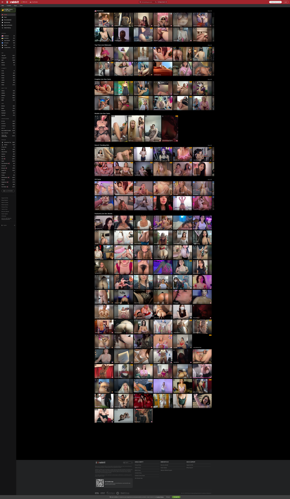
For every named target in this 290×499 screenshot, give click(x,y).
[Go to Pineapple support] (117, 493)
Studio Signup (5, 213)
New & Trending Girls (102, 145)
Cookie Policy (160, 497)
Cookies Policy (138, 473)
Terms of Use (4, 209)
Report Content (5, 202)
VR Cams (98, 179)
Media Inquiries (5, 204)
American (100, 11)
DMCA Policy (138, 470)
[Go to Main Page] (12, 2)
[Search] (156, 2)
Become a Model (5, 211)
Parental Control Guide (140, 475)
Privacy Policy (5, 207)
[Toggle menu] (2, 2)
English (126, 462)
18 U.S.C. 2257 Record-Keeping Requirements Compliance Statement (196, 493)
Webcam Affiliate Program (166, 470)
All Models (4, 216)
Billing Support (5, 200)
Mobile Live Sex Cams (102, 113)
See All (210, 11)
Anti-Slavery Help (139, 478)
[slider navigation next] (210, 27)
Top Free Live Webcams (103, 45)
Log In (285, 2)
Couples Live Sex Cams (103, 79)
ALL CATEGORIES (9, 190)
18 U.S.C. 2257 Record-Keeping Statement (7, 219)
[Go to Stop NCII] (125, 493)
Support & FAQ (5, 198)
